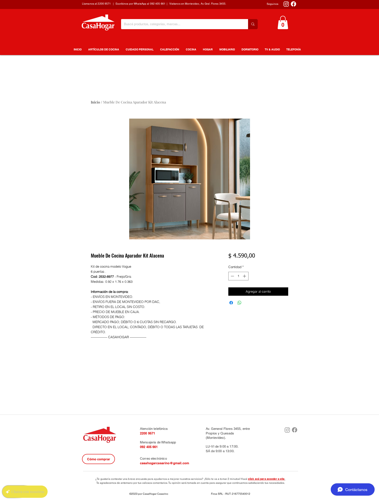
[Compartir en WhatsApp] (239, 302)
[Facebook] (293, 3)
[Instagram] (286, 3)
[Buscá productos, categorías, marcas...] (253, 24)
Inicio (95, 102)
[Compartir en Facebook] (231, 302)
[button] (282, 22)
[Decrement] (232, 276)
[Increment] (245, 276)
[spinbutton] (238, 276)
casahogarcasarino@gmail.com (164, 463)
